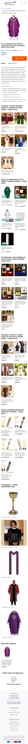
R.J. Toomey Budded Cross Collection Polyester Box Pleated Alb (7, 225)
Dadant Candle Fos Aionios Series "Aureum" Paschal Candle (6, 432)
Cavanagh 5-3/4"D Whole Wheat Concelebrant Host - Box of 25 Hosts (7, 326)
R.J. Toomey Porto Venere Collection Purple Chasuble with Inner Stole (7, 663)
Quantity (3, 54)
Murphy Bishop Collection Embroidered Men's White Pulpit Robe (7, 379)
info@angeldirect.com (14, 699)
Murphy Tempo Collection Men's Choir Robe (7, 149)
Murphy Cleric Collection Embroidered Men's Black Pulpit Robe (7, 401)
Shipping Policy (14, 721)
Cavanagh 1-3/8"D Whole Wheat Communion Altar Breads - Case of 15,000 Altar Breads (7, 303)
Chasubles (8, 8)
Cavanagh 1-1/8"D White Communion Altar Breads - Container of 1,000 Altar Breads (7, 280)
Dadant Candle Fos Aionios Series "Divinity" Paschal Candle (6, 476)
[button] (1, 3)
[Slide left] (10, 688)
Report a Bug (14, 714)
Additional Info (12, 63)
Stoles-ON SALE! (6, 577)
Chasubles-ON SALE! (7, 637)
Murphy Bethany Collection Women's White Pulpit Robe (20, 379)
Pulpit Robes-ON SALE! (8, 607)
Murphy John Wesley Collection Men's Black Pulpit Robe (6, 357)
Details (3, 63)
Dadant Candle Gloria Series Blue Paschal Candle (20, 431)
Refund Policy (14, 726)
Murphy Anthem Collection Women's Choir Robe (7, 128)
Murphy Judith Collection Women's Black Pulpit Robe (20, 357)
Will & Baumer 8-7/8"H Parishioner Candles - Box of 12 (7, 248)
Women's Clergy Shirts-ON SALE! (10, 547)
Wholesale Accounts (14, 712)
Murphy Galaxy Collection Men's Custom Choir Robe (7, 171)
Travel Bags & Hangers (16, 101)
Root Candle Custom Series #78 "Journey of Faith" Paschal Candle (19, 454)
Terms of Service (14, 730)
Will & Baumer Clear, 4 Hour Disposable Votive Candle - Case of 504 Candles (20, 225)
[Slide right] (17, 688)
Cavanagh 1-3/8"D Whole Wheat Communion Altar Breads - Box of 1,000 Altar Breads (20, 280)
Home (2, 8)
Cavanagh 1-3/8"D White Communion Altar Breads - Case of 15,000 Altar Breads (21, 202)
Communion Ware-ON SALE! (9, 517)
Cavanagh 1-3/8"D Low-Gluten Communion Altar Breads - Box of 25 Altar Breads (20, 303)
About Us (14, 710)
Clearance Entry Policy (14, 723)
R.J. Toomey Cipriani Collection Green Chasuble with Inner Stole (7, 201)
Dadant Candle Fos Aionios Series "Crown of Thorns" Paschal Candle (6, 454)
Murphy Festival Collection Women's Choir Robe (20, 150)
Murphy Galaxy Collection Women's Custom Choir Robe (20, 128)
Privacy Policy (14, 728)
